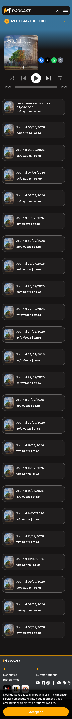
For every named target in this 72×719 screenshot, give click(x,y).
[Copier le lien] (60, 60)
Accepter (36, 712)
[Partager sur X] (47, 60)
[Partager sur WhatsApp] (54, 60)
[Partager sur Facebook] (41, 60)
